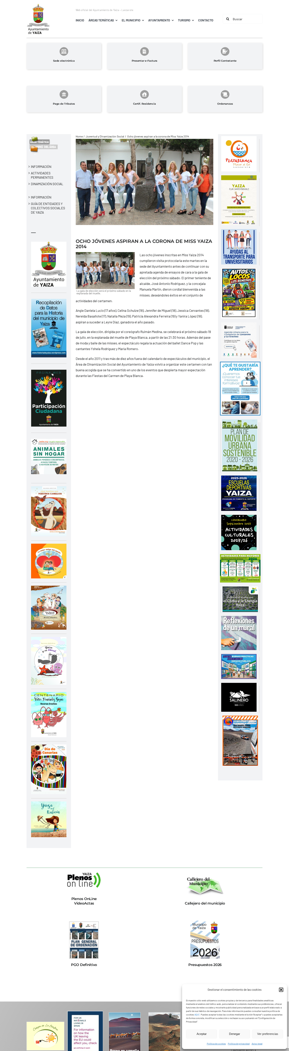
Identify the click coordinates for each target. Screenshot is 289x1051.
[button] (281, 990)
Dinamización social (47, 184)
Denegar (234, 1033)
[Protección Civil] (240, 718)
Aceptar (202, 1033)
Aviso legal (257, 1043)
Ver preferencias (267, 1033)
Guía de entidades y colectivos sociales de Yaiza (48, 208)
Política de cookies (216, 1043)
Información (41, 166)
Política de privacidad (239, 1043)
